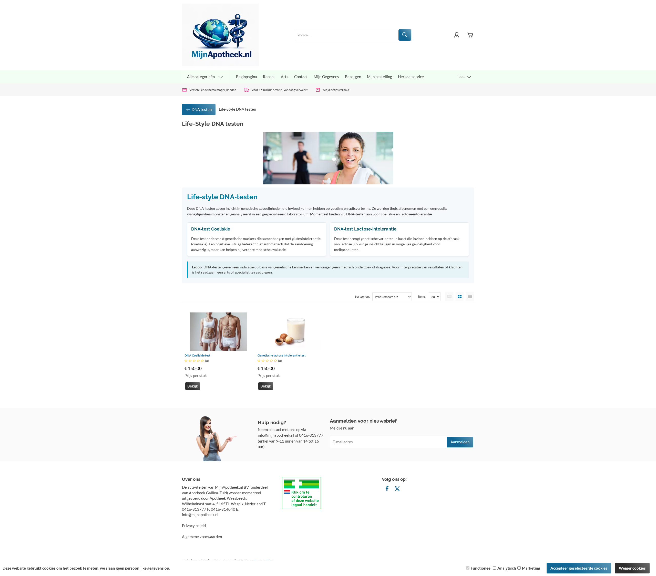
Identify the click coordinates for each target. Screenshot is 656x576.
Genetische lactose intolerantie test (282, 355)
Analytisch (506, 568)
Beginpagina (246, 76)
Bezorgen (353, 76)
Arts (284, 76)
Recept (269, 76)
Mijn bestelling (379, 76)
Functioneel (481, 568)
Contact (301, 76)
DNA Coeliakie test (197, 355)
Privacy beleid (194, 525)
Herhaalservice (411, 76)
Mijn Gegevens (326, 76)
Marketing (531, 568)
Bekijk (192, 386)
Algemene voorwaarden (202, 536)
